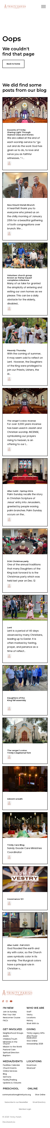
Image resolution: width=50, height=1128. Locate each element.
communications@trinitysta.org (16, 1094)
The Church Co (8, 1122)
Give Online (40, 1094)
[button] (43, 6)
